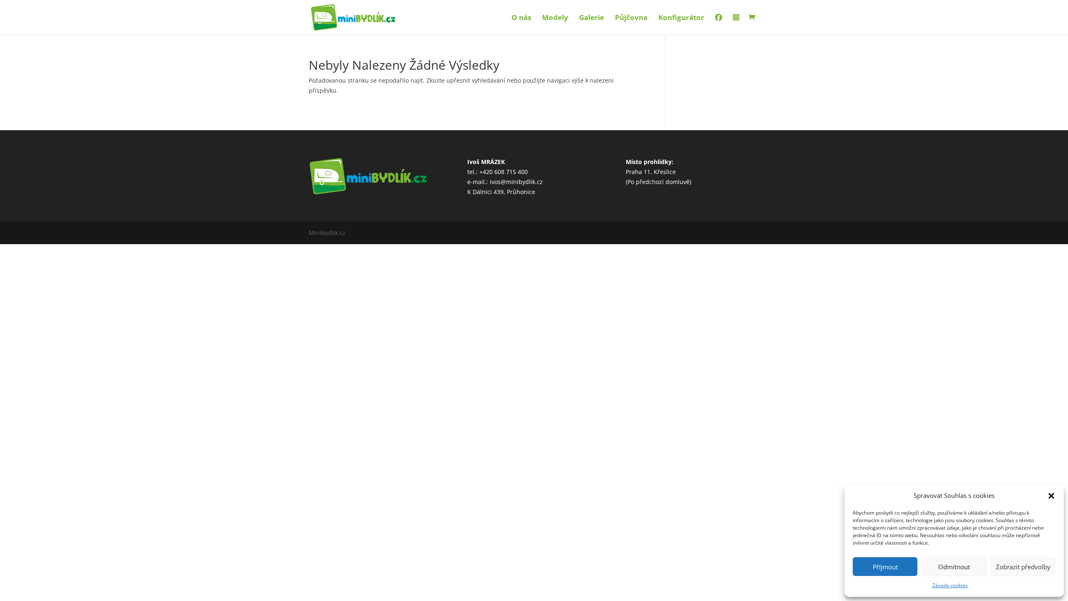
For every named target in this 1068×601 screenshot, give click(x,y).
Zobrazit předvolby (1023, 567)
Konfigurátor (681, 18)
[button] (1051, 496)
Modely (555, 18)
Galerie (591, 18)
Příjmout (885, 567)
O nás (521, 18)
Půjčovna (631, 18)
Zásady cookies (950, 585)
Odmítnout (954, 567)
